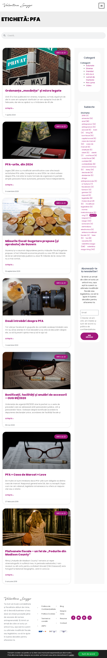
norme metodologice (88, 211)
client (85, 152)
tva (88, 238)
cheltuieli (87, 149)
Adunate (90, 65)
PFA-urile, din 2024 (19, 164)
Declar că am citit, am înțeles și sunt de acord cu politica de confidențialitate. (88, 324)
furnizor (86, 189)
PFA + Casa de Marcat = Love (25, 474)
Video (88, 85)
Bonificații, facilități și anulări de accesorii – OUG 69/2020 (36, 396)
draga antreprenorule (89, 179)
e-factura (87, 184)
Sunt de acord (88, 654)
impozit (86, 195)
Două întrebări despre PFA (24, 321)
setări (71, 655)
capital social (89, 138)
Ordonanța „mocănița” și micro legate (33, 91)
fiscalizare (88, 187)
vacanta (87, 241)
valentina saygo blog (88, 248)
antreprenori (89, 127)
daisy (90, 170)
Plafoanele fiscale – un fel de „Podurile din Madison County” (35, 552)
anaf (85, 121)
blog (89, 132)
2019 (85, 115)
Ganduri (90, 71)
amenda (87, 118)
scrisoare (87, 224)
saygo (86, 221)
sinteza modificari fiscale (89, 233)
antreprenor (89, 124)
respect (86, 218)
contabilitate (88, 164)
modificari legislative (87, 205)
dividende (87, 175)
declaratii (87, 172)
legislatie (87, 198)
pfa (93, 215)
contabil (87, 161)
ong (85, 215)
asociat (86, 130)
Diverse (89, 68)
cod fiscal (91, 155)
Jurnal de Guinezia (90, 78)
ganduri (86, 192)
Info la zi (90, 74)
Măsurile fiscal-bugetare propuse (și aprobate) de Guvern (32, 242)
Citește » (9, 108)
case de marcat (87, 145)
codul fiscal (88, 158)
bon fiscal (87, 135)
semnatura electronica (87, 228)
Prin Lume (90, 82)
